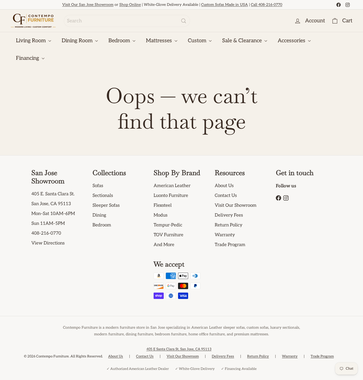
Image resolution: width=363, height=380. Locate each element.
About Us (224, 185)
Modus (160, 215)
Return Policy (228, 225)
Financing (28, 58)
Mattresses (159, 40)
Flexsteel (163, 205)
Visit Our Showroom (235, 205)
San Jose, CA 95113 (51, 203)
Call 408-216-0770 (266, 4)
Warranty (225, 235)
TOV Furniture (168, 235)
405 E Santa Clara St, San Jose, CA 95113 (179, 349)
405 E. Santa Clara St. (53, 194)
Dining (99, 215)
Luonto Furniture (171, 195)
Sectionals (102, 195)
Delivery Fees (229, 215)
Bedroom (119, 40)
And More (164, 244)
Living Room (31, 40)
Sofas (97, 185)
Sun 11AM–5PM (48, 223)
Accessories (292, 40)
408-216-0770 (46, 233)
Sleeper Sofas (106, 205)
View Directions (48, 243)
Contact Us (226, 195)
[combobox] (127, 21)
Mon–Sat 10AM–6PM (53, 213)
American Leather (172, 185)
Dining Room (78, 40)
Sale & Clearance (242, 40)
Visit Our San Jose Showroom (87, 4)
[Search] (183, 21)
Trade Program (230, 244)
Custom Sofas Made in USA (224, 4)
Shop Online (130, 4)
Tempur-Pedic (168, 225)
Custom (198, 40)
